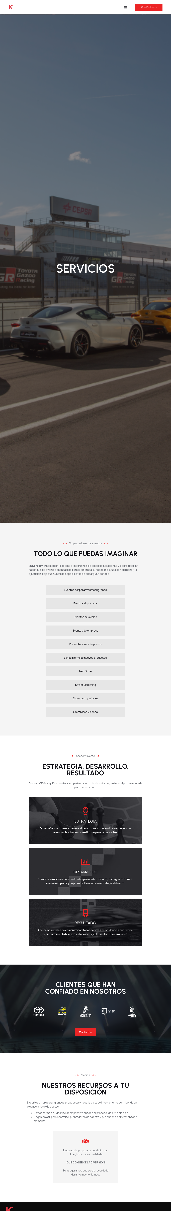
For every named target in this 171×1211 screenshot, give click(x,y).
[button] (126, 7)
